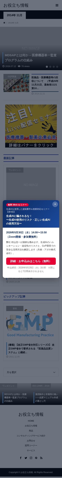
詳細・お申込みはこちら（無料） (31, 261)
